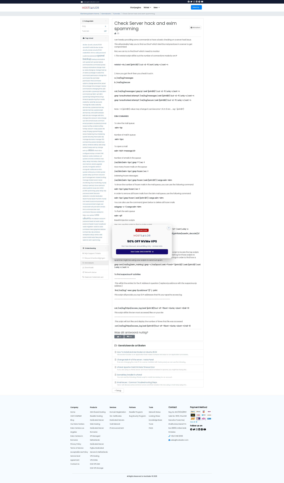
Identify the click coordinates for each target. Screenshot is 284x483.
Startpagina (135, 7)
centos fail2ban (94, 156)
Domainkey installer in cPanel (144, 375)
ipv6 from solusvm (98, 175)
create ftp (86, 102)
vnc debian (95, 219)
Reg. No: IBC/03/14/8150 (177, 412)
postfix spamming (89, 191)
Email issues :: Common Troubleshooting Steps (152, 383)
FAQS (151, 428)
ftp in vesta (101, 99)
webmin (85, 240)
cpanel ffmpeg (97, 131)
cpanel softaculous (89, 172)
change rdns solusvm (90, 118)
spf (98, 94)
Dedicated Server (97, 444)
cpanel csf (86, 159)
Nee (130, 336)
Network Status (155, 412)
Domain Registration (118, 412)
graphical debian (100, 229)
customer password (89, 56)
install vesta (91, 237)
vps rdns (86, 121)
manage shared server (90, 180)
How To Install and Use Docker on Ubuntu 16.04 (152, 353)
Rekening (196, 7)
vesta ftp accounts (96, 102)
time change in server (99, 86)
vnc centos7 (91, 215)
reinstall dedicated (96, 196)
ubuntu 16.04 (97, 45)
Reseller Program (136, 412)
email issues (93, 121)
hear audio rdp (99, 137)
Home (72, 412)
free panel (99, 237)
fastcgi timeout (96, 97)
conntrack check (88, 229)
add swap (102, 145)
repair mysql (87, 199)
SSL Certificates (116, 416)
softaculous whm (96, 169)
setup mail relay (91, 161)
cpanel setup (87, 175)
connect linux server (89, 142)
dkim (101, 94)
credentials (86, 53)
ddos (91, 150)
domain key (87, 107)
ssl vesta (96, 221)
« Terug (118, 390)
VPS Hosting (94, 456)
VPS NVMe (94, 460)
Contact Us (74, 464)
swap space (98, 129)
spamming (96, 240)
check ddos (98, 151)
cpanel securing (88, 137)
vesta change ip (90, 70)
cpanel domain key (97, 107)
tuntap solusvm (88, 129)
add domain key (88, 110)
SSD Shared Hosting (98, 412)
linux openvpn (100, 185)
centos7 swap (87, 147)
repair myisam (97, 199)
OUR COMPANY (76, 416)
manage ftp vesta (89, 105)
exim (90, 240)
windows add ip (93, 145)
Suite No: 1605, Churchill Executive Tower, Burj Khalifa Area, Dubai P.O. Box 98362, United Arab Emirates (177, 424)
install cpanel (100, 172)
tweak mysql (93, 224)
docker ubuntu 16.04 (95, 50)
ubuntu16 (86, 47)
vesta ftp (98, 105)
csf (101, 156)
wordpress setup (88, 235)
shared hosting (101, 177)
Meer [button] (156, 7)
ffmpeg (89, 131)
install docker (93, 47)
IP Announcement (117, 428)
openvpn (91, 185)
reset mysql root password (95, 201)
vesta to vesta (98, 227)
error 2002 (100, 188)
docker (85, 45)
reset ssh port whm (93, 207)
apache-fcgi (92, 99)
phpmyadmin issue (89, 188)
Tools (151, 424)
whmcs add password (98, 53)
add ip (85, 145)
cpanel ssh (89, 62)
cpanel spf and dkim (99, 91)
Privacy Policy (75, 444)
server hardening (88, 134)
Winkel (147, 7)
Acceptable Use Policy (79, 452)
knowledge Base (155, 420)
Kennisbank (106, 14)
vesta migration (88, 227)
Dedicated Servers (117, 420)
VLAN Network (115, 424)
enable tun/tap (98, 126)
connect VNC (99, 153)
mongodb (91, 167)
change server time (94, 83)
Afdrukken (196, 27)
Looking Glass (154, 416)
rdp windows (95, 232)
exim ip (95, 147)
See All (192, 422)
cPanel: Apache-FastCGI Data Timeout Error (152, 368)
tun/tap (90, 126)
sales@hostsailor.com (179, 440)
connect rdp (87, 232)
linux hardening (99, 134)
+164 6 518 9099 (177, 436)
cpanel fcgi (86, 97)
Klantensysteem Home (89, 14)
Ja (120, 336)
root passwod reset (89, 204)
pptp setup (99, 191)
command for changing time (92, 89)
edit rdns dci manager (90, 115)
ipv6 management (89, 177)
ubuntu (90, 45)
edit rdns (101, 115)
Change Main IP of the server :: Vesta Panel (151, 360)
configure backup (89, 153)
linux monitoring (96, 183)
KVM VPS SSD (95, 464)
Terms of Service (76, 448)
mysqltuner (102, 224)
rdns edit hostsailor (97, 113)
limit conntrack (95, 159)
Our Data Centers (77, 424)
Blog (72, 420)
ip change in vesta (95, 73)
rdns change (102, 118)
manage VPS (99, 139)
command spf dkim (89, 94)
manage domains (89, 139)
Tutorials (116, 14)
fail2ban (85, 156)
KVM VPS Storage (96, 468)
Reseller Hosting (96, 416)
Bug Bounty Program (137, 416)
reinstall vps (100, 142)
